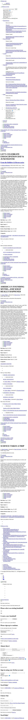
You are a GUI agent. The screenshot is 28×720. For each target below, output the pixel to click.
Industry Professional (7, 655)
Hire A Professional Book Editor (12, 84)
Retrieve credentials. (13, 640)
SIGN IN (8, 3)
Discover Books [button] (6, 528)
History (10, 29)
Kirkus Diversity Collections (9, 549)
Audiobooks (8, 26)
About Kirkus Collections (19, 100)
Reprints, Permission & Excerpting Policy (8, 560)
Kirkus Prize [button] (5, 537)
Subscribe (13, 74)
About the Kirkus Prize (18, 58)
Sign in (2, 657)
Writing (7, 79)
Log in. (12, 634)
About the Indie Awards (11, 62)
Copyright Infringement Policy (9, 558)
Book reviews (6, 10)
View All (7, 25)
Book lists (12, 36)
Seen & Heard (20, 50)
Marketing (18, 79)
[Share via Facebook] (7, 134)
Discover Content (9, 104)
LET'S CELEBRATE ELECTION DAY (11, 252)
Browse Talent (16, 104)
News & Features (7, 13)
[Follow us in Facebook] (3, 575)
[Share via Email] (7, 136)
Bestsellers (8, 36)
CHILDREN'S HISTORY (6, 235)
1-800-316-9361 (8, 687)
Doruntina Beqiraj (20, 390)
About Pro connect (23, 104)
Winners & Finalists (10, 58)
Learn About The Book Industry (15, 547)
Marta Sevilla (17, 294)
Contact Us (5, 564)
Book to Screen (9, 51)
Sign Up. (14, 712)
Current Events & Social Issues (12, 30)
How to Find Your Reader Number (17, 703)
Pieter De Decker (18, 449)
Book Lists (9, 535)
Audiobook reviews (7, 12)
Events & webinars (14, 93)
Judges (11, 63)
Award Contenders (19, 62)
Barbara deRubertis (6, 165)
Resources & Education (10, 77)
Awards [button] (4, 53)
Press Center (18, 552)
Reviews (5, 141)
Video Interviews (6, 14)
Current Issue (8, 72)
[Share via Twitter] (7, 135)
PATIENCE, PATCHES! (8, 397)
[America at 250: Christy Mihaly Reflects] (12, 403)
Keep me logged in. (5, 660)
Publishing (14, 79)
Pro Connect (6, 17)
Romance (12, 27)
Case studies (16, 92)
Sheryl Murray (20, 399)
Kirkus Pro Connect (19, 549)
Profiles (7, 50)
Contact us (5, 555)
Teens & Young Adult (13, 32)
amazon (2, 148)
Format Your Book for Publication (17, 85)
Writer (4, 654)
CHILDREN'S (6, 142)
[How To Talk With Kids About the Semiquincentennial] (15, 410)
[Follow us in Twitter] (3, 577)
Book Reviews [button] (6, 20)
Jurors (24, 58)
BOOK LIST (7, 129)
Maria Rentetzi (5, 449)
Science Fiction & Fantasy (11, 28)
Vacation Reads (11, 37)
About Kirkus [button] (6, 551)
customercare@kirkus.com (19, 687)
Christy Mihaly (5, 294)
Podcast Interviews (7, 15)
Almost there (3, 631)
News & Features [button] (6, 38)
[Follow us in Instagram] (3, 578)
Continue (14, 618)
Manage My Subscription (18, 542)
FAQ (14, 552)
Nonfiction (19, 28)
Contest (11, 552)
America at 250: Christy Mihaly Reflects (11, 408)
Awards (15, 50)
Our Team (8, 552)
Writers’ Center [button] (6, 543)
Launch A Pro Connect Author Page (16, 87)
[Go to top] (4, 582)
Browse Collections (10, 100)
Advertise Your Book (19, 86)
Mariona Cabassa (20, 381)
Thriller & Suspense (18, 26)
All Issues (19, 72)
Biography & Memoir (15, 531)
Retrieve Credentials (17, 710)
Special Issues (14, 72)
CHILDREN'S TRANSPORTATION (16, 517)
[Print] (4, 138)
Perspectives (11, 50)
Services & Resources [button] (7, 75)
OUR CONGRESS (7, 388)
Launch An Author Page (11, 105)
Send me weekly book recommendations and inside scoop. (13, 659)
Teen (18, 43)
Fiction (12, 26)
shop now (3, 147)
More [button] (4, 94)
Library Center (9, 89)
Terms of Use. (22, 657)
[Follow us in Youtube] (3, 579)
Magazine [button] (5, 64)
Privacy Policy (6, 556)
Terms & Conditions (7, 557)
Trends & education (10, 92)
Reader (4, 652)
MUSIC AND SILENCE (8, 379)
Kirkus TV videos (15, 536)
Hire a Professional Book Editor (9, 544)
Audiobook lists (17, 36)
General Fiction (9, 43)
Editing (10, 79)
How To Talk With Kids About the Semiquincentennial (14, 414)
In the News (14, 51)
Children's (20, 32)
